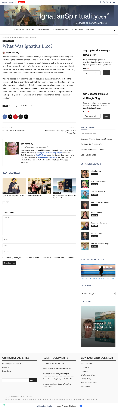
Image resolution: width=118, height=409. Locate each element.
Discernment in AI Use (63, 368)
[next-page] (7, 202)
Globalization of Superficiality (14, 131)
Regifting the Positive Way (91, 144)
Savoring (60, 363)
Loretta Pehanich (98, 192)
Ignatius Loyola (14, 106)
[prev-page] (4, 202)
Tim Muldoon (96, 233)
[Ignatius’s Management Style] (14, 186)
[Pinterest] (15, 116)
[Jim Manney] (4, 53)
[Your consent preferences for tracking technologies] (4, 405)
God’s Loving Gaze (88, 155)
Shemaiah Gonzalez (99, 223)
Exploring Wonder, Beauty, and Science (96, 139)
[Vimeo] (110, 2)
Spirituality (32, 192)
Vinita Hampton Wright (100, 243)
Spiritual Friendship (35, 196)
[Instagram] (103, 2)
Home (5, 37)
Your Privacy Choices (66, 406)
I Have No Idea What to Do (98, 327)
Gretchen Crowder (98, 181)
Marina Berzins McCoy (100, 202)
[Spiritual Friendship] (39, 186)
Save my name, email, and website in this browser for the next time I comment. (40, 257)
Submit (106, 73)
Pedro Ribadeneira (27, 106)
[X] (107, 2)
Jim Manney (13, 52)
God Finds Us (40, 155)
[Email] (26, 116)
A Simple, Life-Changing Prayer (49, 153)
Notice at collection (44, 406)
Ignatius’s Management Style (13, 196)
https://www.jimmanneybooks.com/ (34, 147)
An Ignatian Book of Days (47, 157)
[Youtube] (114, 2)
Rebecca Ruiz (96, 212)
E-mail (86, 68)
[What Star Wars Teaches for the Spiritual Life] (64, 186)
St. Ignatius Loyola (14, 37)
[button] (114, 30)
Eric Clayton (96, 171)
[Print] (20, 116)
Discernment (98, 323)
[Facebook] (100, 2)
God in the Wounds (88, 134)
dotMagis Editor (98, 330)
